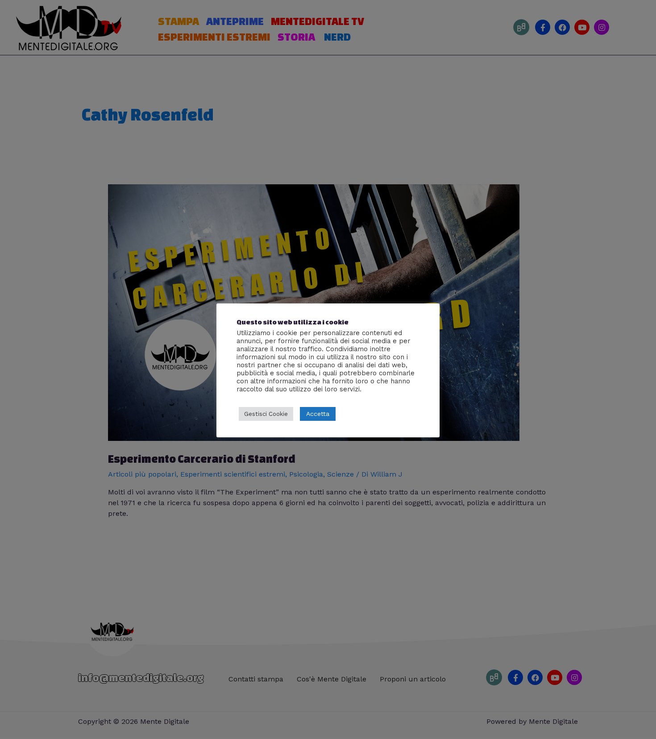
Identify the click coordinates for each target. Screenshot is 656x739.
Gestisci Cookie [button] (266, 414)
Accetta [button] (317, 413)
